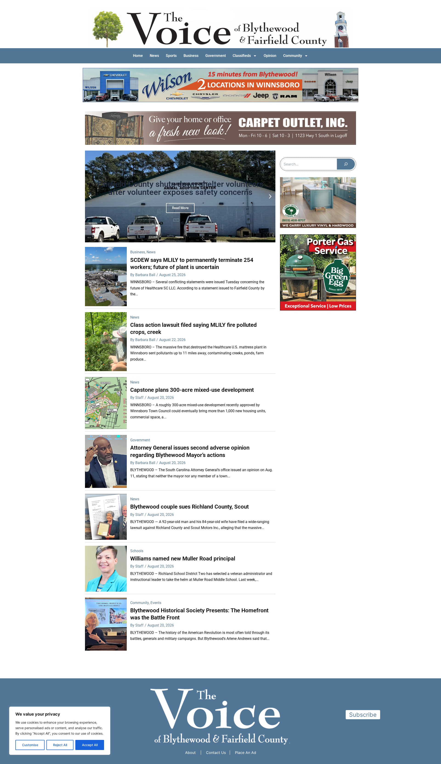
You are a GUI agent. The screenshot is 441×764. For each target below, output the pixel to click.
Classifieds (242, 55)
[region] (59, 731)
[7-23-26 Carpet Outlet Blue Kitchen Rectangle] (318, 202)
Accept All (90, 745)
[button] (90, 196)
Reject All (60, 745)
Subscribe (363, 714)
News (154, 55)
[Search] (346, 164)
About (190, 752)
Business (191, 55)
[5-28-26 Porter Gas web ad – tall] (318, 272)
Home (138, 55)
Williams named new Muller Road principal (182, 558)
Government (215, 55)
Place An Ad (245, 752)
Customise (30, 745)
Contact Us (216, 752)
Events (155, 603)
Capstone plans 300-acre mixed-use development (192, 390)
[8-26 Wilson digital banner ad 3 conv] (220, 84)
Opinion (270, 55)
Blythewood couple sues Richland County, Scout (189, 507)
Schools (136, 551)
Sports (171, 55)
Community (292, 55)
